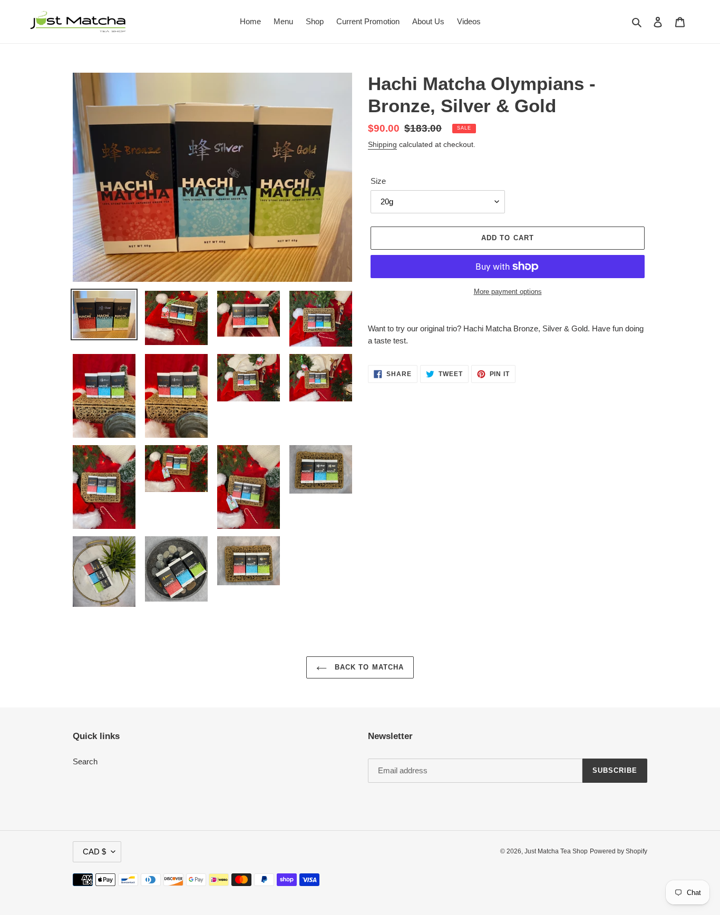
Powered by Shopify (618, 851)
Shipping (382, 144)
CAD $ (94, 851)
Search (85, 761)
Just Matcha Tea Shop (556, 851)
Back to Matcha (368, 667)
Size (378, 180)
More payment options (508, 292)
